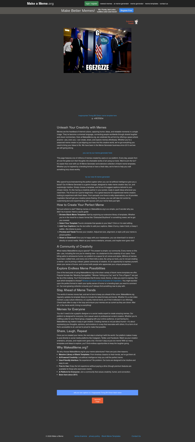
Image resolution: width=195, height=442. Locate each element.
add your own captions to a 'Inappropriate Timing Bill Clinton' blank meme (97, 392)
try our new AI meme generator (97, 176)
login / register (91, 3)
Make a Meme (40, 3)
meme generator (136, 3)
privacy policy (94, 436)
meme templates (151, 3)
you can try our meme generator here (97, 153)
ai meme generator (121, 3)
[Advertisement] (36, 62)
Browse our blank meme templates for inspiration (102, 280)
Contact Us (136, 436)
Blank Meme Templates (111, 436)
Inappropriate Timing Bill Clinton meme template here (97, 115)
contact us (164, 3)
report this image (97, 400)
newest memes (106, 3)
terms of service (81, 436)
